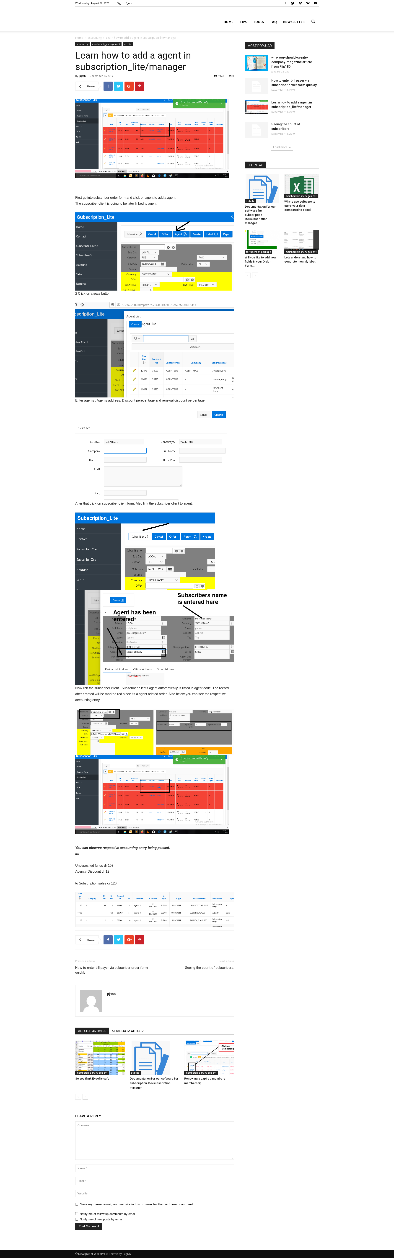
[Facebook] (285, 3)
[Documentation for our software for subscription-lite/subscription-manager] (154, 1058)
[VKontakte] (307, 3)
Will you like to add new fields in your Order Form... (260, 261)
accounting (95, 38)
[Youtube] (315, 3)
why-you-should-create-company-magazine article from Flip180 (291, 62)
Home (79, 38)
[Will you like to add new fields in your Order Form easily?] (262, 242)
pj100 (82, 75)
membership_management (106, 44)
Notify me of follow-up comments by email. (108, 1214)
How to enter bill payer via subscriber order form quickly (111, 970)
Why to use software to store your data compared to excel (299, 205)
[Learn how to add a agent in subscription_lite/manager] (256, 108)
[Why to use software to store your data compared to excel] (301, 186)
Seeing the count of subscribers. (209, 968)
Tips (243, 22)
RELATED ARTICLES (92, 1031)
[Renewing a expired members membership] (209, 1058)
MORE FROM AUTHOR (128, 1031)
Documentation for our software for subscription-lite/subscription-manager (154, 1083)
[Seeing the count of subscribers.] (256, 130)
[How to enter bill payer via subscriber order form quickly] (256, 86)
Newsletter (294, 22)
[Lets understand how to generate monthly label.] (301, 242)
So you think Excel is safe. (92, 1078)
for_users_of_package (258, 251)
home (228, 22)
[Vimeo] (300, 3)
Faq (273, 22)
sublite (127, 44)
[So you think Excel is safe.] (100, 1058)
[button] (313, 22)
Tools (258, 22)
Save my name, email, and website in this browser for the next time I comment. (137, 1204)
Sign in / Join (124, 3)
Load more (280, 147)
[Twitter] (292, 3)
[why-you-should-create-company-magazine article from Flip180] (256, 63)
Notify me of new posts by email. (101, 1219)
